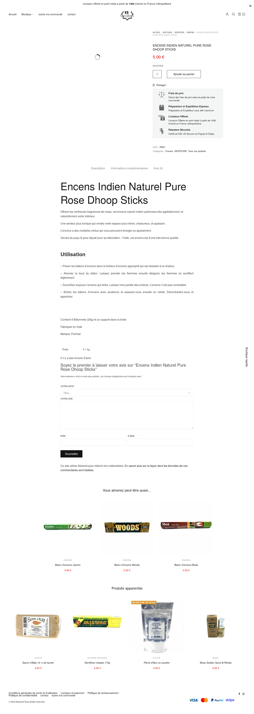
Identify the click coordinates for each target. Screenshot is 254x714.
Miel (25, 251)
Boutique (26, 14)
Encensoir (28, 165)
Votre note (67, 386)
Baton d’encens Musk (186, 565)
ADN (25, 214)
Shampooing (30, 53)
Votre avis (67, 399)
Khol (25, 43)
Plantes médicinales (34, 256)
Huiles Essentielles (33, 83)
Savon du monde (32, 104)
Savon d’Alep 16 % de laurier (38, 662)
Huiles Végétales (32, 77)
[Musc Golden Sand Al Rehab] (216, 626)
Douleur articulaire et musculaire (41, 262)
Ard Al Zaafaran (32, 198)
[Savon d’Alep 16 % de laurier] (38, 626)
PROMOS (27, 281)
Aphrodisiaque (31, 272)
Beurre (27, 88)
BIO (25, 289)
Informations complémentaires (129, 168)
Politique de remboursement (103, 693)
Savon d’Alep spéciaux (35, 99)
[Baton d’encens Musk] (186, 528)
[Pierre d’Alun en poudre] (157, 626)
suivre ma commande (50, 14)
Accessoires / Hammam (36, 64)
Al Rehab (28, 224)
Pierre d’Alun (30, 48)
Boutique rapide (247, 357)
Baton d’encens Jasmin (68, 565)
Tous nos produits (197, 151)
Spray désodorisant (34, 144)
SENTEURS (29, 129)
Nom (63, 436)
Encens (27, 139)
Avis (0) (158, 168)
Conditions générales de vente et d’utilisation (33, 693)
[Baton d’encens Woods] (127, 528)
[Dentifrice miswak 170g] (97, 626)
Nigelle (27, 246)
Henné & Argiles (32, 58)
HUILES (27, 72)
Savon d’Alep (30, 120)
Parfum (27, 155)
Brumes (27, 150)
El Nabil (27, 208)
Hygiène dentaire (32, 37)
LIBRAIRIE (28, 298)
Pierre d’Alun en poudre (157, 662)
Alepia (26, 203)
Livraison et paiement (72, 693)
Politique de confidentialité (23, 695)
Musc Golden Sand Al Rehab (216, 662)
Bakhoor (27, 134)
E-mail (132, 436)
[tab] (98, 168)
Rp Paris (28, 193)
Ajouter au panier (183, 74)
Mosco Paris (30, 182)
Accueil (12, 14)
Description (98, 168)
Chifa (26, 235)
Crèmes (27, 32)
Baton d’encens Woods (127, 565)
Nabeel (27, 219)
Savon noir (29, 110)
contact (72, 14)
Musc (26, 160)
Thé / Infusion (30, 267)
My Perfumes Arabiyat (35, 187)
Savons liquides (31, 115)
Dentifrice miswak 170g (97, 662)
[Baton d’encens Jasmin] (68, 528)
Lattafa (27, 229)
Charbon (28, 171)
